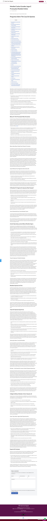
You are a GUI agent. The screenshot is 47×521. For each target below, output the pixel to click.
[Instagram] (23, 514)
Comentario (13, 479)
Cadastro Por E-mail (14, 81)
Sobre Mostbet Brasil (14, 63)
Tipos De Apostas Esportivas (15, 39)
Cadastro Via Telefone (14, 50)
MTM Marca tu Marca (26, 519)
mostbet (17, 125)
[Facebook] (22, 514)
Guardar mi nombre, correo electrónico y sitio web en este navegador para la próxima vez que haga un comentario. (23, 491)
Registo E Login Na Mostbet (15, 59)
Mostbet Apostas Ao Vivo (14, 38)
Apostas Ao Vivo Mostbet (14, 83)
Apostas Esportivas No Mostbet (15, 69)
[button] (45, 519)
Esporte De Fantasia (14, 49)
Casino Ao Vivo (13, 78)
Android (12, 64)
